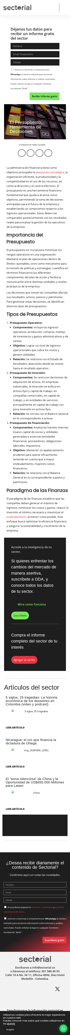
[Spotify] (46, 989)
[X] (57, 989)
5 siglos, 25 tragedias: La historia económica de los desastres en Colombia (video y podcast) (31, 700)
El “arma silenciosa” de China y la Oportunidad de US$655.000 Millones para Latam (35, 782)
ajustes (11, 1023)
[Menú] (64, 7)
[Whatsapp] (12, 989)
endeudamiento (17, 517)
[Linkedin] (23, 989)
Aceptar (10, 1029)
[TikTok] (40, 999)
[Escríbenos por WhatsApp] (63, 1028)
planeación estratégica (50, 172)
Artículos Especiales (24, 112)
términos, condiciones (42, 907)
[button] (54, 7)
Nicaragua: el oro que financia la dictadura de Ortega (31, 741)
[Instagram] (35, 989)
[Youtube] (29, 999)
